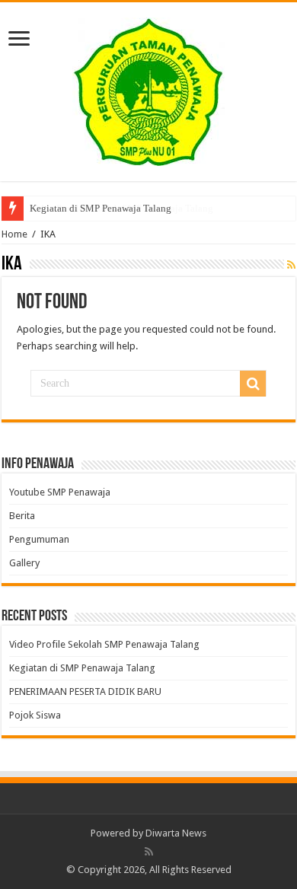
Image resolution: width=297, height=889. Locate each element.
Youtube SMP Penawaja (59, 492)
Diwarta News (175, 833)
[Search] (253, 384)
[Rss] (149, 852)
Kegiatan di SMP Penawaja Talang (82, 668)
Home (14, 234)
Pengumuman (39, 539)
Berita (22, 515)
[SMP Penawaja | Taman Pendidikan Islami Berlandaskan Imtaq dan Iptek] (148, 89)
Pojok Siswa (35, 715)
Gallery (24, 563)
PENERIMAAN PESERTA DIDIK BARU (85, 691)
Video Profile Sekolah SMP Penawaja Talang (121, 208)
